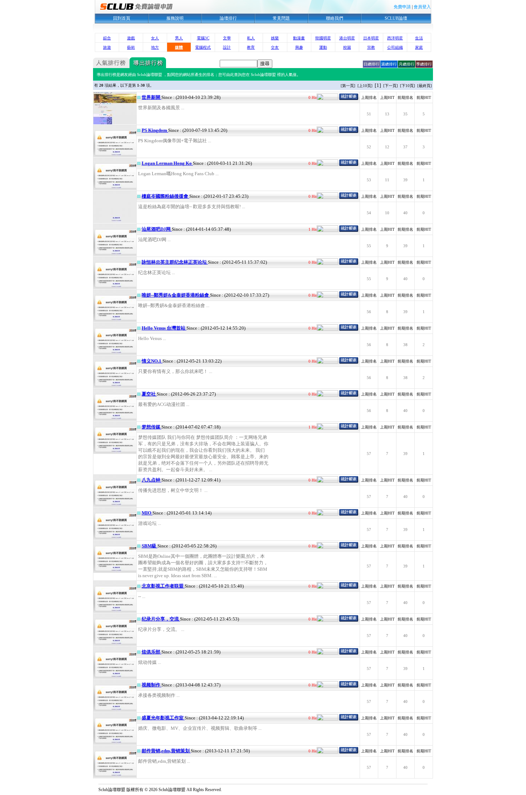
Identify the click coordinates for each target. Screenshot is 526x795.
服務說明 (175, 18)
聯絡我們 (334, 18)
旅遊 (107, 47)
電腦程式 (203, 47)
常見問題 (281, 18)
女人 (155, 38)
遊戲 (131, 38)
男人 (179, 38)
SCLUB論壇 (396, 18)
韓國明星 (323, 38)
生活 (419, 38)
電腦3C (203, 38)
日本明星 (371, 38)
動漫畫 (299, 38)
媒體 (179, 47)
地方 (155, 47)
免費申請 (402, 6)
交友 (275, 47)
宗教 (371, 47)
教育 (251, 47)
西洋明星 (395, 38)
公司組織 (395, 47)
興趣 (299, 47)
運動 (323, 47)
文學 (227, 38)
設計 (227, 47)
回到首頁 (121, 18)
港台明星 (347, 38)
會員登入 (422, 6)
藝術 (131, 47)
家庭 (419, 47)
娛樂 (275, 38)
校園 (347, 47)
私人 (251, 38)
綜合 (107, 38)
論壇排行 (228, 18)
